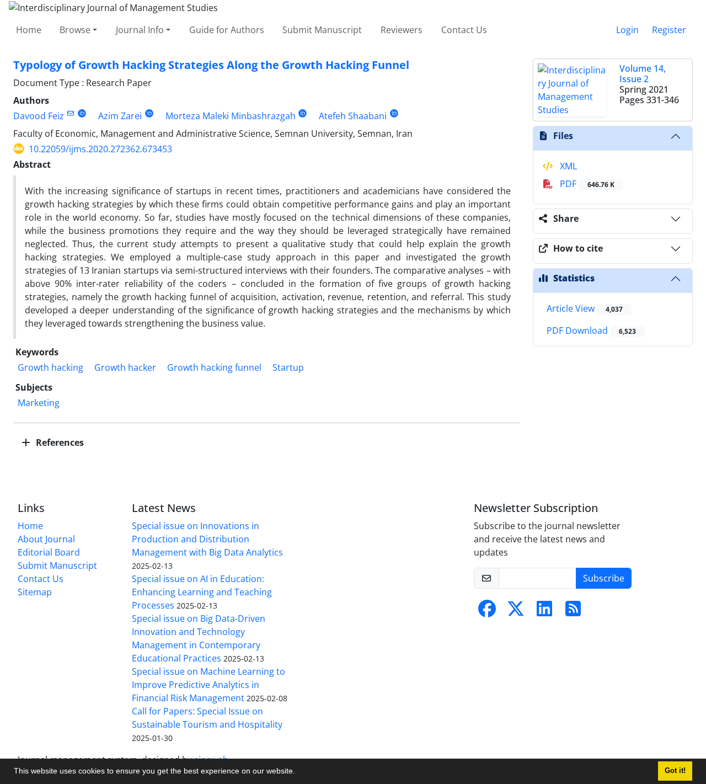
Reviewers (401, 30)
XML (567, 166)
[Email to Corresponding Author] (70, 113)
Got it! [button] (675, 771)
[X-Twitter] (515, 612)
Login (627, 30)
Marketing (39, 403)
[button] (299, 772)
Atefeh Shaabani (353, 116)
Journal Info (140, 30)
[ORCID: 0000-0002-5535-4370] (82, 113)
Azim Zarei (120, 116)
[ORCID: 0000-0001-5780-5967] (303, 113)
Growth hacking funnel (214, 367)
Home (28, 30)
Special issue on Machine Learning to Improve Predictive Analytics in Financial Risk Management (208, 684)
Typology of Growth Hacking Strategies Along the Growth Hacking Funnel (211, 64)
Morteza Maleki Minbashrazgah (230, 116)
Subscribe (603, 578)
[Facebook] (487, 612)
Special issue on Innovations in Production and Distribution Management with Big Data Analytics (207, 539)
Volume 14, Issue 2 (642, 73)
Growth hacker (125, 367)
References (59, 442)
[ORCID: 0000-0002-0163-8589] (394, 113)
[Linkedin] (544, 612)
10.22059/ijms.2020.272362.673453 (100, 149)
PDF (586, 184)
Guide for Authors (226, 30)
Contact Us (464, 30)
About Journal (46, 539)
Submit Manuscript (322, 30)
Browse (75, 30)
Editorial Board (49, 552)
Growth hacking (50, 367)
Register (669, 30)
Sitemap (35, 592)
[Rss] (573, 612)
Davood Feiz (38, 116)
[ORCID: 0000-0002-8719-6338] (149, 113)
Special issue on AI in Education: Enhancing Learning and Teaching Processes (202, 592)
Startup (288, 367)
